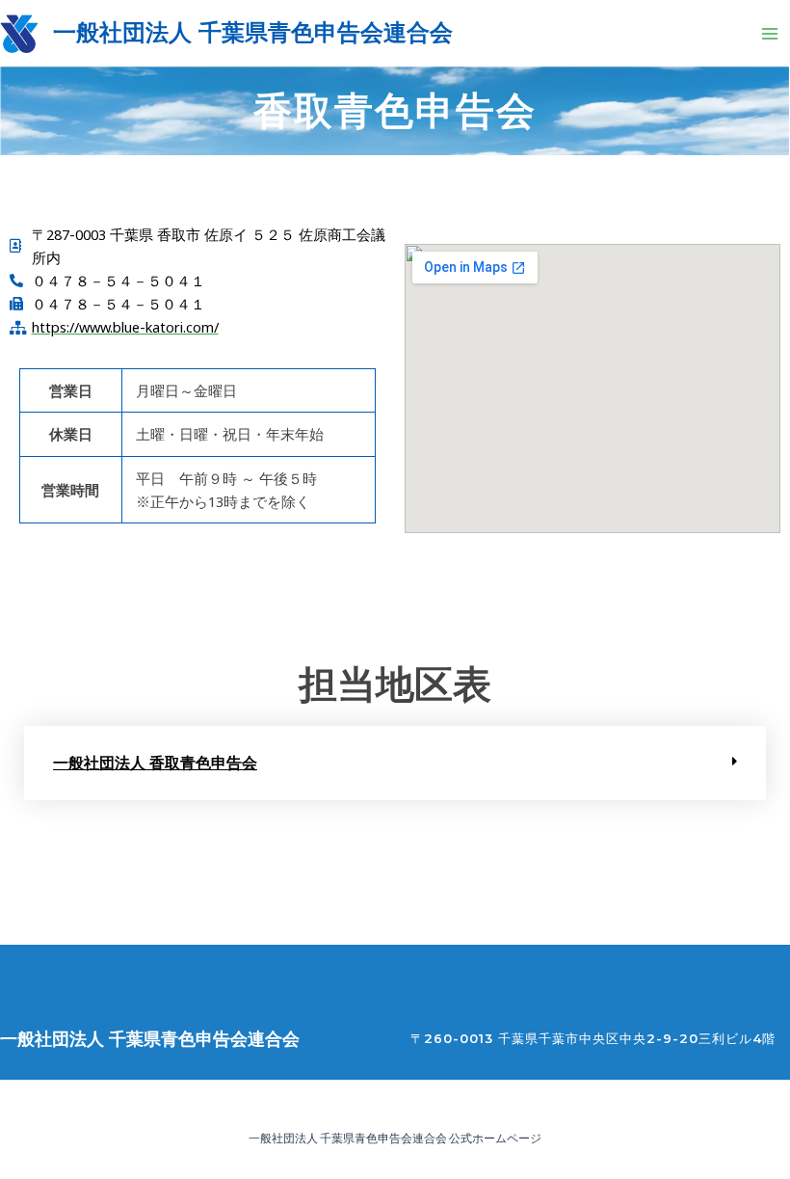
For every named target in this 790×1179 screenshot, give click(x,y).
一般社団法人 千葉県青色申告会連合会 (253, 32)
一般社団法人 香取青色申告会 (155, 762)
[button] (395, 763)
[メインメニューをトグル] (770, 33)
